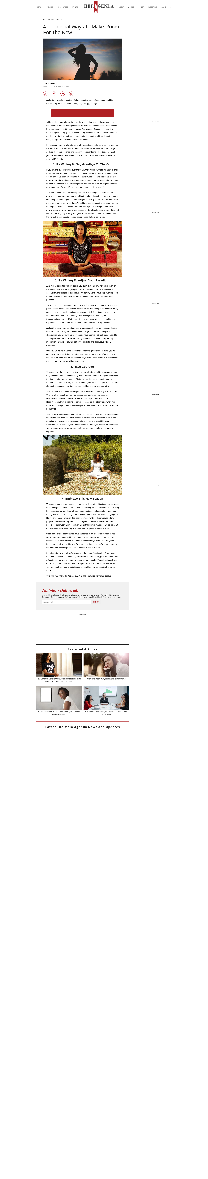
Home (45, 19)
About (121, 7)
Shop (142, 7)
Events (75, 7)
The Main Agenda (55, 19)
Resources (63, 7)
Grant (163, 7)
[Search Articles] (170, 7)
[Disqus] (82, 970)
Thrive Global (51, 84)
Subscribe (152, 7)
